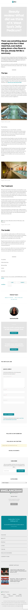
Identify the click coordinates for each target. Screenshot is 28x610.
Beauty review (9, 297)
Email (4, 395)
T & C (4, 596)
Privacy (11, 596)
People (3, 542)
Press (14, 594)
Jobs (20, 594)
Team (8, 594)
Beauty (14, 7)
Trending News (14, 340)
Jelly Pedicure (19, 297)
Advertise (19, 596)
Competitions (5, 556)
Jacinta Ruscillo (14, 318)
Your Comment (7, 376)
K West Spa (14, 299)
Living (3, 545)
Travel (3, 549)
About (3, 594)
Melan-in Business (6, 552)
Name (4, 389)
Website (5, 400)
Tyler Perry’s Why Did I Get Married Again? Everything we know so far (18, 571)
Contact (6, 597)
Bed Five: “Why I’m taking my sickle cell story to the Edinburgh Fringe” (18, 580)
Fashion (14, 324)
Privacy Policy (14, 526)
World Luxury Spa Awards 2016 (14, 82)
